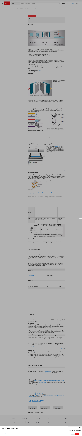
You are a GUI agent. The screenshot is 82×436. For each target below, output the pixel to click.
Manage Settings (3, 433)
